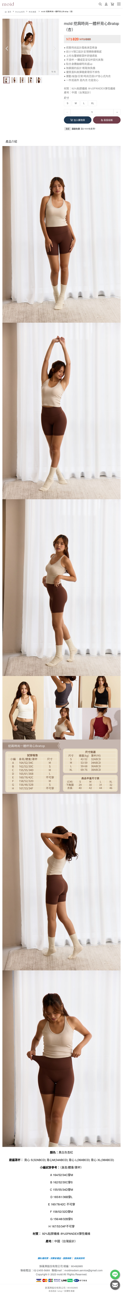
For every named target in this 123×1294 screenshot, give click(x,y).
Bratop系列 (20, 12)
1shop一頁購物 (63, 1291)
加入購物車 (79, 119)
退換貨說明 (79, 1258)
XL (92, 103)
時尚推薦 (32, 12)
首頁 (9, 12)
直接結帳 (108, 119)
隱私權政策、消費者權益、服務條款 (54, 1258)
